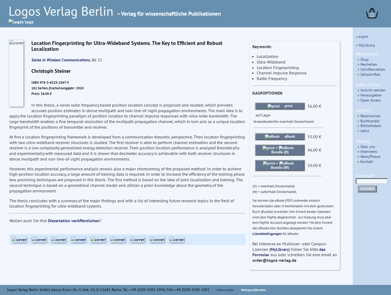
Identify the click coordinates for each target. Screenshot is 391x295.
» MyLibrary (365, 45)
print (288, 106)
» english (362, 37)
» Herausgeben (369, 95)
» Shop (363, 59)
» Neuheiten (367, 64)
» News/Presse (368, 156)
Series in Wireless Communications (60, 59)
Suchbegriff (365, 175)
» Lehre (363, 130)
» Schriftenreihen (371, 69)
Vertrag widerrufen (253, 290)
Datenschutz (225, 290)
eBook (289, 136)
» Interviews (367, 151)
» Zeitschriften (369, 74)
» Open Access (369, 100)
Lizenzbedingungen (267, 233)
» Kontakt (365, 161)
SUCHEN (367, 189)
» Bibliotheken (369, 125)
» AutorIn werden (371, 89)
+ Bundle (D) (280, 150)
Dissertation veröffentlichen (73, 220)
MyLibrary (280, 249)
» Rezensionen (369, 115)
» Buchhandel (368, 120)
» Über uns (366, 146)
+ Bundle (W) (280, 165)
